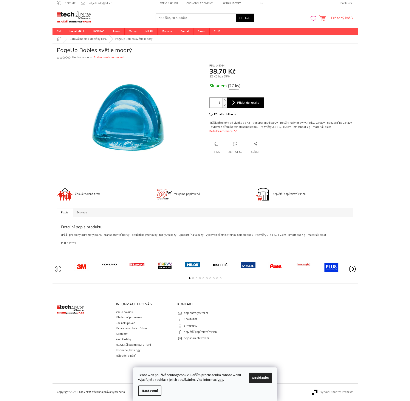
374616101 (190, 319)
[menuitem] (59, 31)
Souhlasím (260, 377)
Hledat (245, 18)
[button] (189, 278)
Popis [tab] (64, 212)
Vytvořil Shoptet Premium (336, 392)
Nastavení (150, 390)
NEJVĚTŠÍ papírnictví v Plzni (133, 345)
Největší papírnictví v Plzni (200, 332)
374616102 (190, 326)
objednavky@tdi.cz (196, 313)
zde (220, 379)
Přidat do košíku (248, 103)
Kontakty (122, 334)
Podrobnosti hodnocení (109, 58)
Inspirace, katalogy (128, 350)
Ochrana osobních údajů (131, 328)
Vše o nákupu (169, 3)
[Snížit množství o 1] (225, 105)
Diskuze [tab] (82, 212)
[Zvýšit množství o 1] (225, 100)
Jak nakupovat (231, 3)
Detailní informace (221, 131)
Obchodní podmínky (199, 3)
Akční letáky (124, 339)
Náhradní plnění (126, 356)
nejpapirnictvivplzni (196, 338)
